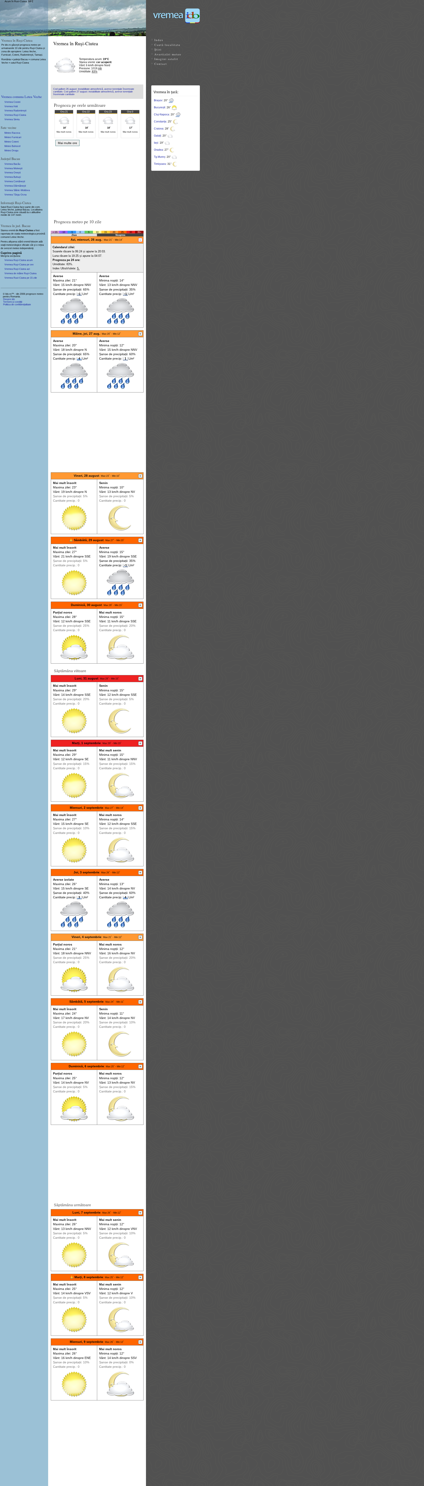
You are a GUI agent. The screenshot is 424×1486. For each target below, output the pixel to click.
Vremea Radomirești (15, 110)
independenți (26, 248)
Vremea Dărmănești (15, 185)
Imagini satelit (166, 59)
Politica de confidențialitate (17, 304)
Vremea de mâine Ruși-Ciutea (20, 273)
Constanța (160, 121)
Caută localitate (167, 45)
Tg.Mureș (159, 156)
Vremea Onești (12, 172)
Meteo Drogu (11, 150)
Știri (158, 49)
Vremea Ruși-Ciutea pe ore (19, 264)
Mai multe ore (67, 143)
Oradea (158, 149)
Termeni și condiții (12, 301)
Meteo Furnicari (12, 137)
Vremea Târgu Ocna (15, 194)
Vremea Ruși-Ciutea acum (18, 260)
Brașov (158, 100)
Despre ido (9, 299)
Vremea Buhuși (12, 177)
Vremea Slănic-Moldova (17, 190)
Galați (157, 135)
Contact (160, 64)
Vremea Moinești (13, 168)
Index (158, 40)
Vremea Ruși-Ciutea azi (17, 269)
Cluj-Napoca (161, 114)
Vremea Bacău (12, 164)
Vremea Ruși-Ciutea (15, 115)
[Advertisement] (97, 181)
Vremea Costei (12, 102)
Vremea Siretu (12, 119)
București (159, 107)
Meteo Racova (12, 132)
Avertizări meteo (167, 54)
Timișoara (160, 163)
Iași (156, 142)
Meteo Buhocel (12, 146)
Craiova (158, 128)
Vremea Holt (11, 106)
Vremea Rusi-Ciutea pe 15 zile (20, 277)
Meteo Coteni (11, 141)
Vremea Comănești (14, 181)
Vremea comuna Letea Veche (21, 96)
